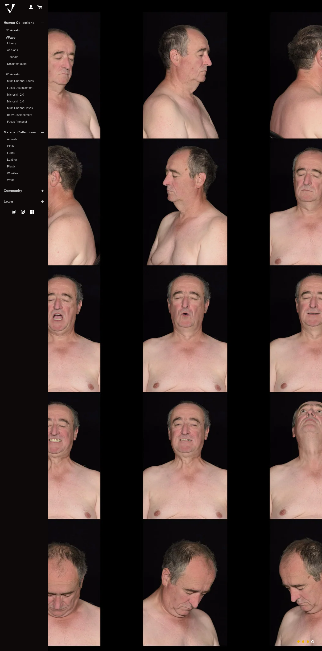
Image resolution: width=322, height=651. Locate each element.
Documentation (17, 63)
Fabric (11, 153)
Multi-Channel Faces (20, 81)
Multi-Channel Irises (20, 108)
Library (11, 43)
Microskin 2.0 (15, 94)
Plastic (11, 166)
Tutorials (12, 57)
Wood (11, 180)
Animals (12, 139)
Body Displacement (19, 115)
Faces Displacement (20, 88)
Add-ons (12, 50)
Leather (12, 159)
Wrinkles (12, 173)
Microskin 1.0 (15, 101)
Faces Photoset (17, 121)
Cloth (10, 146)
